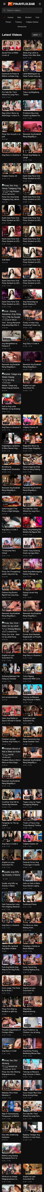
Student (28, 17)
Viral (37, 17)
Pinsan (8, 22)
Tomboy (18, 22)
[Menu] (4, 3)
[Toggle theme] (40, 4)
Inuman (10, 17)
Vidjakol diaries (32, 22)
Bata (19, 17)
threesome (22, 27)
